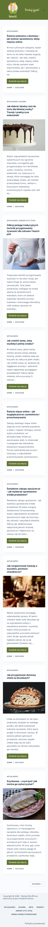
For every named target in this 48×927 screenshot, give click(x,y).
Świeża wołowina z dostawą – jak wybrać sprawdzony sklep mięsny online (23, 39)
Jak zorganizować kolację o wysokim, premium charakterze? (22, 568)
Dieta (31, 907)
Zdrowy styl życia (27, 220)
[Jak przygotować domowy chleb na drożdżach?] (24, 698)
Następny (36, 884)
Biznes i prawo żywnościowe (24, 914)
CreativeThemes (26, 898)
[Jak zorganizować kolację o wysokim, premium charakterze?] (24, 591)
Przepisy (40, 907)
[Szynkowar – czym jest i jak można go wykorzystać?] (24, 804)
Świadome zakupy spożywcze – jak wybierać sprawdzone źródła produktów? (23, 491)
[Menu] (44, 10)
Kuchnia (22, 102)
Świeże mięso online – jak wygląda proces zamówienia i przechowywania (23, 414)
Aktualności (12, 31)
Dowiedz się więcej (18, 82)
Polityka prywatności (35, 923)
